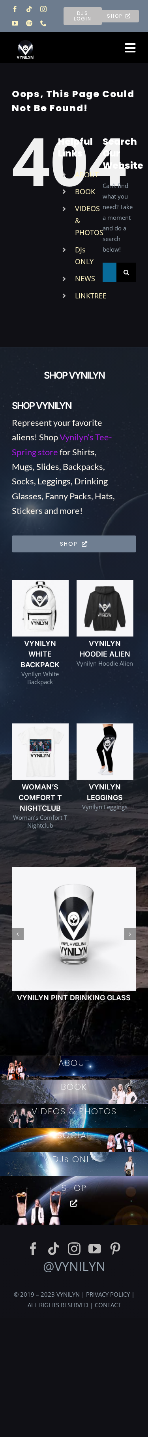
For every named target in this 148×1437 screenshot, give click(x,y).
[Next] (130, 940)
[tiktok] (29, 9)
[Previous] (18, 940)
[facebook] (15, 9)
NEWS (85, 278)
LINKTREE (91, 295)
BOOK (85, 191)
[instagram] (43, 9)
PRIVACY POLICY (108, 1305)
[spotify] (29, 23)
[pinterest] (115, 1259)
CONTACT (108, 1315)
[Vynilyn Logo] (25, 37)
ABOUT (87, 174)
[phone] (43, 23)
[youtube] (15, 23)
